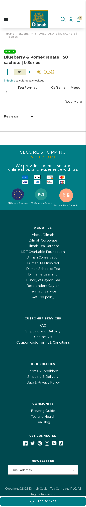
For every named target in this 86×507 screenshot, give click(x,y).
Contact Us (43, 337)
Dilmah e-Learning (43, 274)
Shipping (9, 80)
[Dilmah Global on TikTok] (61, 444)
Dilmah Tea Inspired (43, 263)
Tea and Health (43, 417)
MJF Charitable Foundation (43, 252)
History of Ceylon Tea (43, 280)
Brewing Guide (43, 411)
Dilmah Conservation (43, 257)
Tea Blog (43, 422)
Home (10, 33)
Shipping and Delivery (43, 331)
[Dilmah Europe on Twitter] (32, 444)
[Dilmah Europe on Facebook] (25, 444)
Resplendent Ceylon (43, 286)
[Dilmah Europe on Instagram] (47, 444)
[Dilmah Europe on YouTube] (54, 444)
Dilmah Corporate (43, 240)
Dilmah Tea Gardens (43, 246)
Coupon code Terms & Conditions (43, 342)
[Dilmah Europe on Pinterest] (39, 444)
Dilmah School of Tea (43, 269)
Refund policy (43, 297)
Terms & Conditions (43, 371)
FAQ (43, 325)
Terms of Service (43, 291)
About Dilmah (43, 235)
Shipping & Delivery (43, 377)
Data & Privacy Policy (43, 382)
